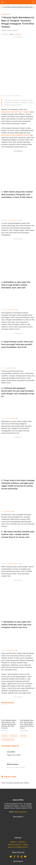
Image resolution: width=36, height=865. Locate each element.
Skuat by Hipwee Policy (18, 847)
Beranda (3, 14)
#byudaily (4, 736)
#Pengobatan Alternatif (8, 739)
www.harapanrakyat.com (14, 220)
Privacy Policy (14, 845)
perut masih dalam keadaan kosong (15, 135)
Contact (22, 842)
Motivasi (23, 7)
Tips (8, 14)
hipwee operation (20, 812)
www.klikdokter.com (11, 650)
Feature (4, 7)
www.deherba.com (10, 368)
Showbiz (29, 7)
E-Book (25, 845)
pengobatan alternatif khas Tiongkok (15, 112)
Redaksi (13, 842)
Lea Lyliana (17, 34)
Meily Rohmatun (12, 764)
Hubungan (16, 7)
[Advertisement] (18, 57)
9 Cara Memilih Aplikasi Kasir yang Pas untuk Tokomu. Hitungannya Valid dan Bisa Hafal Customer (9, 724)
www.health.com (8, 511)
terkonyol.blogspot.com (14, 563)
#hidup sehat (14, 736)
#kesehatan (23, 736)
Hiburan (10, 7)
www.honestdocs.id (12, 309)
